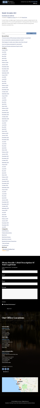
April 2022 (4, 148)
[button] (35, 3)
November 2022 (5, 139)
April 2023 (4, 129)
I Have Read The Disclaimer (10, 304)
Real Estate (24, 17)
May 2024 (4, 102)
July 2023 (4, 123)
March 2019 (4, 216)
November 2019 (5, 204)
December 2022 (5, 137)
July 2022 (4, 141)
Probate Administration (7, 232)
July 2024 (4, 97)
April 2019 (4, 214)
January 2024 (5, 110)
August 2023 (4, 120)
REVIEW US (6, 371)
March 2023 (4, 131)
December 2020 (5, 181)
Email (3, 275)
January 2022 (5, 154)
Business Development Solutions (25, 402)
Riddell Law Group (11, 17)
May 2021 (4, 170)
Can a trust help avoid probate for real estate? (12, 44)
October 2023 (5, 116)
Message (4, 287)
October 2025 (5, 70)
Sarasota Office (5, 336)
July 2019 (4, 212)
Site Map (11, 402)
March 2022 (4, 150)
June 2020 (4, 193)
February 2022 (5, 152)
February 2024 (5, 108)
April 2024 (4, 104)
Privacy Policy (15, 402)
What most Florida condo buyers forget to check (12, 46)
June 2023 (4, 125)
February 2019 (5, 218)
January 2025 (5, 87)
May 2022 (4, 145)
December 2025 (5, 66)
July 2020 (4, 191)
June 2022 (4, 143)
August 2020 (5, 189)
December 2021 (5, 156)
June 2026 (4, 54)
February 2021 (5, 177)
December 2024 (5, 89)
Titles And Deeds (5, 243)
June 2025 (4, 79)
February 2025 (5, 85)
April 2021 (4, 172)
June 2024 (4, 100)
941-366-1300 (34, 1)
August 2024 (5, 95)
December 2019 (5, 202)
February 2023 (5, 133)
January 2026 (5, 64)
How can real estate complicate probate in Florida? (13, 40)
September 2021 (5, 162)
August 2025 (4, 75)
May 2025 (4, 81)
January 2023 (5, 135)
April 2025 (4, 83)
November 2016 (5, 225)
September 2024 (5, 93)
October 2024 (5, 91)
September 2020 (5, 187)
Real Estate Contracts (6, 239)
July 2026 (4, 52)
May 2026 (4, 56)
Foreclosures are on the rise (8, 15)
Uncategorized (5, 245)
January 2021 (5, 179)
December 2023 (5, 112)
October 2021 (5, 160)
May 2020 (4, 195)
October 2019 (5, 206)
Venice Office (4, 347)
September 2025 (5, 72)
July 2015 (4, 227)
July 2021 (4, 166)
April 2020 (4, 197)
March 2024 (4, 106)
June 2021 (4, 168)
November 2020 (5, 183)
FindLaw (33, 402)
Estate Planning (5, 230)
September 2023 (5, 118)
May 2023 (4, 127)
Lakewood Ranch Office (6, 362)
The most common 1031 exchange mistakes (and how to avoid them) (16, 38)
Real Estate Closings (6, 237)
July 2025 (4, 77)
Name (3, 269)
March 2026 (4, 60)
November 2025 (5, 68)
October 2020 (5, 185)
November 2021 (5, 158)
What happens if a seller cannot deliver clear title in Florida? (14, 42)
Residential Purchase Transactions (9, 241)
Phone (3, 281)
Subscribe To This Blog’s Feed (8, 249)
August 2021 (4, 164)
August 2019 (4, 210)
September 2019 (5, 208)
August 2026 (4, 50)
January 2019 (5, 220)
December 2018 (5, 222)
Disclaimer (4, 301)
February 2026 (5, 62)
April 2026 (4, 58)
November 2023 (5, 114)
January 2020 (5, 200)
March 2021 (4, 175)
